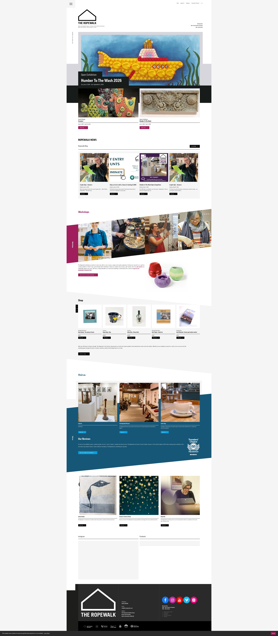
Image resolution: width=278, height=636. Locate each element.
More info (81, 337)
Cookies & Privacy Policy (168, 611)
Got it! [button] (273, 633)
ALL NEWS (193, 146)
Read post (83, 193)
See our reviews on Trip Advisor (87, 452)
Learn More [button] (47, 633)
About (178, 3)
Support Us (182, 3)
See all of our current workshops (87, 275)
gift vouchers (140, 266)
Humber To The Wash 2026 (101, 80)
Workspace (188, 3)
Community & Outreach (195, 3)
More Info (82, 127)
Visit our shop (83, 354)
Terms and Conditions (167, 615)
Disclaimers (166, 614)
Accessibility (166, 613)
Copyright (165, 616)
